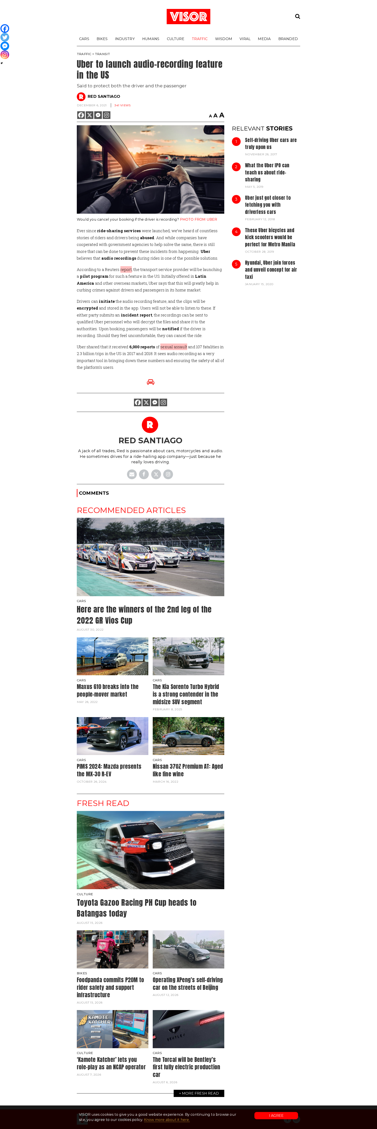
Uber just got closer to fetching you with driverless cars (268, 204)
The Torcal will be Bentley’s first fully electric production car (186, 1067)
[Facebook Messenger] (98, 115)
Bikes (102, 39)
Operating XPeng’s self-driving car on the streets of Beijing (188, 984)
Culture (175, 39)
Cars (84, 39)
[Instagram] (106, 115)
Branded (288, 39)
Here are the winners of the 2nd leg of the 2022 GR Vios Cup (144, 615)
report (126, 269)
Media (264, 39)
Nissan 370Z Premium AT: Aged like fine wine (188, 770)
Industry (125, 39)
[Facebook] (81, 115)
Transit (102, 54)
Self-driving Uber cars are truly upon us (271, 144)
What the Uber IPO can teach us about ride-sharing (267, 172)
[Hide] (1, 63)
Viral (245, 39)
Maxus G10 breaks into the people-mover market (108, 690)
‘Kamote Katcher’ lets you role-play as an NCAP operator (111, 1063)
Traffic (199, 39)
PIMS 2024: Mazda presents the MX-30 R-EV (109, 770)
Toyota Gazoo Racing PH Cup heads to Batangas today (137, 908)
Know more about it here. (167, 1120)
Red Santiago (104, 96)
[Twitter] (4, 37)
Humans (150, 39)
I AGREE (276, 1116)
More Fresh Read (200, 1093)
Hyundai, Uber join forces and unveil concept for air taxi (271, 269)
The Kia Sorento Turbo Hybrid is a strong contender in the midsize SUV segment (186, 694)
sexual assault (173, 346)
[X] (89, 115)
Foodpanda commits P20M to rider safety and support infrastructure (110, 987)
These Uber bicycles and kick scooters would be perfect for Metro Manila (270, 237)
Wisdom (223, 39)
